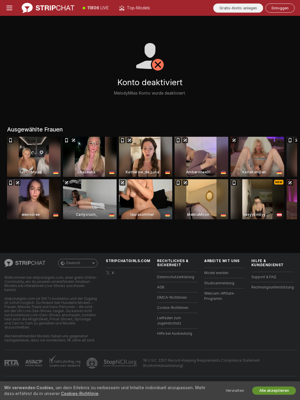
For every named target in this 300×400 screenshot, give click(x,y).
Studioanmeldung (219, 283)
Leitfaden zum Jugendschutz (169, 320)
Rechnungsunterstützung (272, 287)
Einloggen (280, 8)
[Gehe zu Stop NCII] (120, 363)
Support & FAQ (263, 277)
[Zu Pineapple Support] (92, 363)
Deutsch (73, 263)
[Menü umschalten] (9, 8)
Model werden (216, 273)
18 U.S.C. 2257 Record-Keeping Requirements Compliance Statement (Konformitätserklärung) (201, 363)
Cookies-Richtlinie (79, 393)
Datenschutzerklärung (175, 277)
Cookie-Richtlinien (172, 308)
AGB (160, 287)
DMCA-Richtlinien (172, 297)
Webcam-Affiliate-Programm (219, 296)
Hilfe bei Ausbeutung (174, 333)
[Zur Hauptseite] (48, 8)
